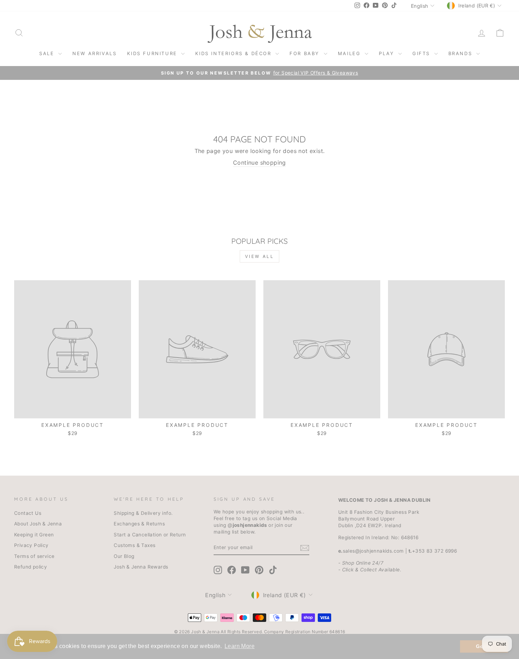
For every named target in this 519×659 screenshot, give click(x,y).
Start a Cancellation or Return (150, 534)
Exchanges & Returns (139, 523)
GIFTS (422, 53)
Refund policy (30, 567)
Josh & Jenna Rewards (141, 567)
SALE (47, 53)
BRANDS (461, 53)
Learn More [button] (240, 646)
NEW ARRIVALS (94, 53)
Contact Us (27, 513)
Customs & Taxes (134, 545)
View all (259, 256)
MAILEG (350, 53)
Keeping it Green (34, 534)
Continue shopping (259, 162)
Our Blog (124, 556)
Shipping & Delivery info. (143, 513)
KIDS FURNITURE (153, 53)
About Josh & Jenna (38, 523)
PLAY (387, 53)
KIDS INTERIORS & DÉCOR (234, 53)
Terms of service (34, 556)
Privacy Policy (31, 545)
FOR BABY (306, 53)
